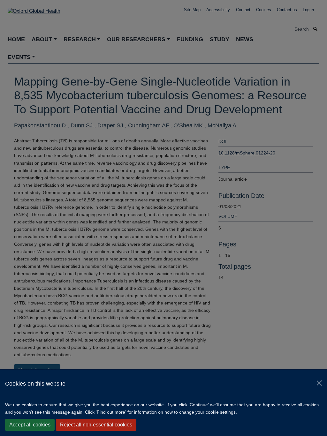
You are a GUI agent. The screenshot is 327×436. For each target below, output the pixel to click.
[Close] (319, 383)
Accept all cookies (29, 424)
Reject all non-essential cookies (96, 424)
